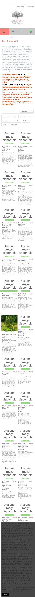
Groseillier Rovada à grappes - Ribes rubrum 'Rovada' (22, 483)
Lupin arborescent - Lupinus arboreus (7, 336)
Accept (5, 594)
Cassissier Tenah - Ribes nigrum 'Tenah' (23, 373)
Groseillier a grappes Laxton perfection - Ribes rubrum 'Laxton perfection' (23, 446)
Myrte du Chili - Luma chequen (22, 294)
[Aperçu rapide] (16, 138)
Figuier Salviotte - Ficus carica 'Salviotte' (23, 224)
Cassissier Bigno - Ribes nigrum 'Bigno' (7, 373)
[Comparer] (16, 134)
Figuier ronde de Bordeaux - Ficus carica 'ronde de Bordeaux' (6, 225)
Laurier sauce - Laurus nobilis (6, 294)
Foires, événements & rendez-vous (9, 4)
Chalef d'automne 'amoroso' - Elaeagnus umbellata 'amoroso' (23, 149)
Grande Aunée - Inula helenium (22, 259)
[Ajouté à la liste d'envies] (16, 131)
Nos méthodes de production (25, 4)
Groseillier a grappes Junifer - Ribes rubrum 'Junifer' (6, 446)
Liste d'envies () (20, 6)
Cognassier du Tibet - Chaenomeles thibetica (6, 148)
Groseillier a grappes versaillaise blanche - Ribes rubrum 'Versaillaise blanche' (6, 485)
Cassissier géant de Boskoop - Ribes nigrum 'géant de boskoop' (22, 408)
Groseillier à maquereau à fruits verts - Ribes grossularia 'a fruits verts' (23, 332)
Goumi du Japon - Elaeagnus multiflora (7, 187)
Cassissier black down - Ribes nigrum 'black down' (6, 408)
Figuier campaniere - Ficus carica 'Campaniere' (21, 187)
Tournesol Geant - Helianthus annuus (7, 259)
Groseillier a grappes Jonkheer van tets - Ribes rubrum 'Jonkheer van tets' (7, 520)
